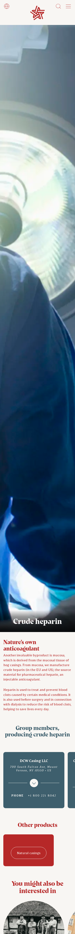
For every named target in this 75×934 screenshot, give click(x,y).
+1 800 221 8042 (42, 795)
